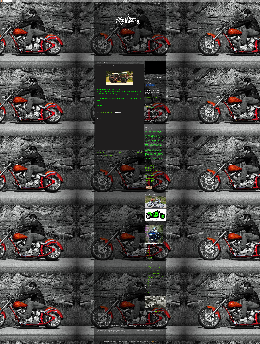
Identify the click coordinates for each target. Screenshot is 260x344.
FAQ (146, 99)
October (150, 259)
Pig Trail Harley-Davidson (150, 180)
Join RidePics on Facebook (151, 97)
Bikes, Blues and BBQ (150, 167)
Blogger (153, 341)
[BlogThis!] (116, 112)
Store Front (147, 95)
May (149, 279)
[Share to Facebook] (119, 112)
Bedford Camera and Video (151, 170)
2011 (148, 290)
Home (120, 152)
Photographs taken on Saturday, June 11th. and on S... (154, 271)
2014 (148, 285)
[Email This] (115, 112)
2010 (148, 292)
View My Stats (100, 337)
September (150, 261)
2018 (148, 252)
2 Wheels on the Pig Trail (150, 165)
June (149, 266)
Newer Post (100, 152)
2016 (148, 255)
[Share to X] (118, 112)
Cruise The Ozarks (149, 168)
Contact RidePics (149, 100)
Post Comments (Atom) (108, 155)
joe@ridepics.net (148, 117)
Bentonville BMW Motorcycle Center (153, 173)
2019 (148, 250)
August (149, 262)
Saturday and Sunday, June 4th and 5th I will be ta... (155, 277)
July (149, 264)
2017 (148, 254)
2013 (148, 287)
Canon (146, 172)
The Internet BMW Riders (150, 175)
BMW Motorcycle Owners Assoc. (152, 176)
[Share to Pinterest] (120, 112)
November (150, 257)
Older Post (139, 152)
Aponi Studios (148, 163)
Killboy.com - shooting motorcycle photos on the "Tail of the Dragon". (154, 182)
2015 (148, 283)
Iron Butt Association (149, 178)
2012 (148, 289)
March (149, 281)
